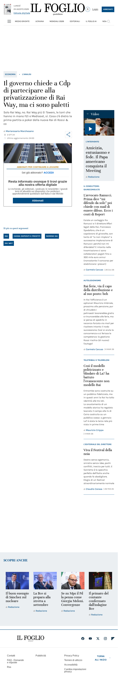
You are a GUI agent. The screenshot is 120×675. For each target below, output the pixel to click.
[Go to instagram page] (105, 638)
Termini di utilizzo (73, 660)
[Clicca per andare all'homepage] (31, 638)
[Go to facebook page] (82, 638)
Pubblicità (41, 655)
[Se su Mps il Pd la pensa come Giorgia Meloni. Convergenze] (72, 580)
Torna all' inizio (101, 658)
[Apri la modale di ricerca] (108, 21)
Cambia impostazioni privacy (75, 670)
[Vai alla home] (58, 9)
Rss (9, 667)
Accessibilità (70, 664)
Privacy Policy (71, 655)
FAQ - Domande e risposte (15, 661)
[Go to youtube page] (90, 638)
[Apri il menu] (9, 21)
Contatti (11, 655)
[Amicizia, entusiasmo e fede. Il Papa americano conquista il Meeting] (99, 127)
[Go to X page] (97, 638)
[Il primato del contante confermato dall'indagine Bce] (100, 580)
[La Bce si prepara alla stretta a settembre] (45, 580)
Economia (10, 74)
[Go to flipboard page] (112, 638)
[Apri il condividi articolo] (68, 134)
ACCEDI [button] (49, 172)
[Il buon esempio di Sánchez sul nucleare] (17, 580)
